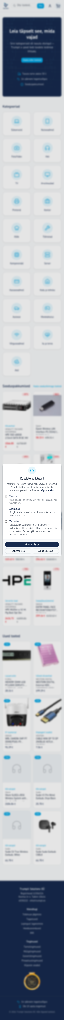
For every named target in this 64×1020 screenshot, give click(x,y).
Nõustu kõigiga (32, 544)
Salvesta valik (18, 551)
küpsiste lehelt (48, 490)
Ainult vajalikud (45, 551)
